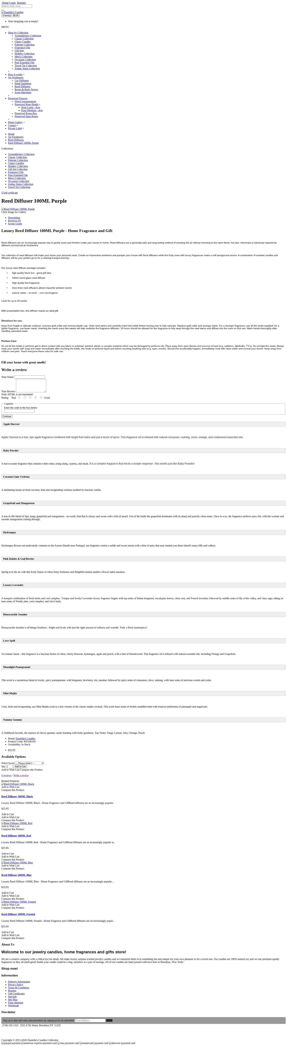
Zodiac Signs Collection (27, 68)
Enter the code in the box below (20, 407)
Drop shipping (15, 1002)
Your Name (7, 377)
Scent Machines (23, 92)
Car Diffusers (22, 80)
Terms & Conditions (18, 987)
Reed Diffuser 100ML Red (16, 835)
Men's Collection (23, 56)
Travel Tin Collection (26, 65)
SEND (109, 1020)
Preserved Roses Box (26, 113)
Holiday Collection (25, 53)
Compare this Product (31, 769)
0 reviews (6, 775)
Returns (12, 990)
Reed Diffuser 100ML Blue (16, 875)
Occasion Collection (25, 59)
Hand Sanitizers (23, 83)
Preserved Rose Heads (27, 104)
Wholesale (13, 1005)
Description (14, 217)
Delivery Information (19, 981)
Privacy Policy (15, 984)
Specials (12, 996)
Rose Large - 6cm (30, 107)
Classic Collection (24, 38)
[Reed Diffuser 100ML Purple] (18, 209)
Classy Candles (23, 41)
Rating (4, 397)
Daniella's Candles (25, 738)
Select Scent (7, 763)
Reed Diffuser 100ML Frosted (18, 914)
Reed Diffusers (22, 86)
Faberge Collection (25, 44)
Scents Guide (15, 223)
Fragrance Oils (22, 47)
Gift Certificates (16, 993)
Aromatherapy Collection (28, 35)
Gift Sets (19, 50)
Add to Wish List (10, 769)
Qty (3, 766)
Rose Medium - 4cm (32, 110)
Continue (7, 416)
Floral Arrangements (25, 101)
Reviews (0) (14, 220)
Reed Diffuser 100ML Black (17, 796)
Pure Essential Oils (24, 62)
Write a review (21, 775)
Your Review (8, 391)
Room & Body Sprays (26, 89)
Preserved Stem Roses (26, 116)
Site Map (12, 999)
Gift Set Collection (18, 169)
